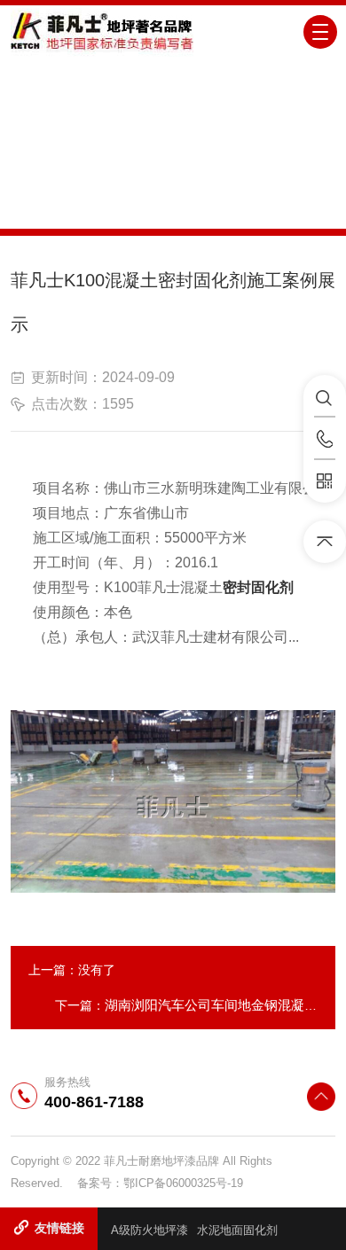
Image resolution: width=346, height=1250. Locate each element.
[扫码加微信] (324, 481)
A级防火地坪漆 (149, 1230)
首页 (110, 208)
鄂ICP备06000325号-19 (183, 1183)
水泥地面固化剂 (237, 1230)
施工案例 (165, 208)
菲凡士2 (230, 208)
